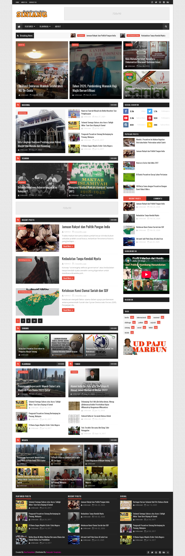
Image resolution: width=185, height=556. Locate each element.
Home (17, 2)
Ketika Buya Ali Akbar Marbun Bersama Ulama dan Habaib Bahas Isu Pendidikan (47, 538)
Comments (157, 198)
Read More (67, 246)
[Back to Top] (167, 552)
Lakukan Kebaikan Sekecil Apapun (64, 351)
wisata (127, 332)
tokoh (74, 372)
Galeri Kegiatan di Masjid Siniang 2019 (99, 460)
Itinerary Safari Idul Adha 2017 (147, 162)
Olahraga (44, 26)
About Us (24, 2)
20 (34, 320)
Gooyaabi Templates (53, 552)
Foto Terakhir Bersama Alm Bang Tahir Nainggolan (95, 429)
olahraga (23, 372)
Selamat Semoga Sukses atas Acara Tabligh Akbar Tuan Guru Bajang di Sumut (97, 124)
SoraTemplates (29, 552)
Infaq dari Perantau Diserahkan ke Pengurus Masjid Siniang (31, 350)
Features (29, 26)
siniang (127, 327)
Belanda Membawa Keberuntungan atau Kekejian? (37, 189)
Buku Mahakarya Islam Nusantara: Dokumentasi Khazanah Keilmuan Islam (142, 60)
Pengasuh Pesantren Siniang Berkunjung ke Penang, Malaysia (97, 135)
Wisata (25, 440)
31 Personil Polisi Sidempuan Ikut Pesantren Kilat (145, 90)
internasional (109, 35)
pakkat (140, 322)
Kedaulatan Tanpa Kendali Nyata (129, 35)
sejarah (57, 35)
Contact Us (32, 2)
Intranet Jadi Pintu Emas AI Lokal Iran (149, 238)
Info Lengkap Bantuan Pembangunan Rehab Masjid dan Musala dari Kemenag (39, 144)
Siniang (25, 328)
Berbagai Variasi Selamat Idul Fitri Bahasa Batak (150, 501)
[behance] (167, 2)
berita (21, 45)
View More (114, 105)
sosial (139, 327)
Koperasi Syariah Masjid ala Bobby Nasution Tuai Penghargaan (98, 112)
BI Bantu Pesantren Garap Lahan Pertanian (151, 174)
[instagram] (163, 2)
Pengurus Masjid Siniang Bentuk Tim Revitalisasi (99, 350)
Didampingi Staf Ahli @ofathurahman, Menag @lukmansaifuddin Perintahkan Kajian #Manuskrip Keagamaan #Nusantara (97, 404)
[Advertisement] (146, 373)
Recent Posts (28, 219)
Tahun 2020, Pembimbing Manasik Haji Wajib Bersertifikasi (94, 88)
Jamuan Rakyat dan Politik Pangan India (77, 35)
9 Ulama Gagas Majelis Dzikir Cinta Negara (96, 145)
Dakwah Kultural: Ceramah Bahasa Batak (96, 415)
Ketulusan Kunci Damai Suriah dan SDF (85, 290)
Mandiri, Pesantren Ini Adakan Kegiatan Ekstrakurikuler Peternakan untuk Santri (151, 141)
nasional (23, 113)
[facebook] (152, 2)
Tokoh (77, 363)
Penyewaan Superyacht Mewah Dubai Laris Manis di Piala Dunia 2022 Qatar (39, 388)
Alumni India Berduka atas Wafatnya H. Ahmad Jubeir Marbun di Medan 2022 (90, 388)
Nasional (26, 104)
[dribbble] (160, 2)
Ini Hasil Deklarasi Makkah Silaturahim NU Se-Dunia (41, 88)
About (58, 26)
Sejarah (25, 158)
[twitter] (156, 2)
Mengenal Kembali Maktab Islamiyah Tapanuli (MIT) (91, 189)
